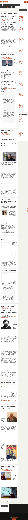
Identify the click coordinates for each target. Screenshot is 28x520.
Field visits (20, 132)
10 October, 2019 (7, 469)
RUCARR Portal (4, 1)
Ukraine (5, 134)
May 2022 (20, 52)
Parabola (14, 517)
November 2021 (21, 59)
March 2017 (20, 104)
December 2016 (21, 107)
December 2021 (21, 58)
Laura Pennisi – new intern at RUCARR (8, 270)
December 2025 (21, 17)
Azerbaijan (20, 118)
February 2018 (21, 94)
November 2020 (21, 69)
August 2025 (20, 21)
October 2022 (21, 49)
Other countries (21, 120)
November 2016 (21, 108)
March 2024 (20, 32)
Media (20, 134)
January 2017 (21, 106)
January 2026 (21, 16)
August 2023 (20, 40)
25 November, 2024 (7, 19)
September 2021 (21, 61)
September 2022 (21, 50)
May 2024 (20, 30)
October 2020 (21, 70)
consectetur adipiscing (14, 515)
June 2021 (20, 62)
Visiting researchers (7, 20)
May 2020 (20, 73)
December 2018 (21, 86)
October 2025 (21, 19)
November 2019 (21, 80)
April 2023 (20, 42)
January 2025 (21, 26)
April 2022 (20, 53)
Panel (20, 135)
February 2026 (21, 15)
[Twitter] (27, 210)
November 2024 (21, 27)
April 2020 (20, 74)
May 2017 (20, 102)
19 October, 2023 (7, 204)
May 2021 (20, 63)
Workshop (20, 129)
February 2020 (21, 76)
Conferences (21, 131)
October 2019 (21, 81)
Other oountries (21, 121)
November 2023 (21, 37)
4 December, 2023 (7, 133)
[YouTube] (27, 208)
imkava (3, 19)
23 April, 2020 (6, 307)
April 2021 (20, 64)
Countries (20, 116)
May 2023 (20, 41)
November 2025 (21, 18)
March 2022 (20, 54)
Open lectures (21, 133)
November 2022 (21, 48)
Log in (1, 507)
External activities (21, 130)
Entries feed (2, 508)
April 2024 (20, 31)
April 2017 (20, 103)
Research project (21, 137)
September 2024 (21, 29)
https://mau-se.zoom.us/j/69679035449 (9, 88)
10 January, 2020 (7, 409)
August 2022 (20, 51)
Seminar (5, 58)
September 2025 (21, 20)
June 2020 (20, 72)
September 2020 (21, 71)
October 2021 (21, 60)
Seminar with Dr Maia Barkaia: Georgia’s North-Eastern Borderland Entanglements (8, 201)
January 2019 (21, 85)
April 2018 (20, 92)
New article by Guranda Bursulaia (8, 382)
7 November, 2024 (7, 57)
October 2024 (21, 28)
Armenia (3, 410)
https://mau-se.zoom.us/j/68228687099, (9, 78)
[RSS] (27, 211)
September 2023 (21, 39)
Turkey (20, 123)
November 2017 (21, 96)
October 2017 (21, 97)
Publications (20, 136)
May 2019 (20, 83)
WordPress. (16, 517)
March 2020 (20, 75)
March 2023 (20, 43)
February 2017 (21, 105)
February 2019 (21, 84)
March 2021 (20, 65)
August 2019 (20, 82)
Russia (20, 122)
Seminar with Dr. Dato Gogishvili (7, 306)
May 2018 (20, 91)
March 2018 (20, 93)
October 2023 (21, 38)
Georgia (3, 20)
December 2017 (21, 95)
